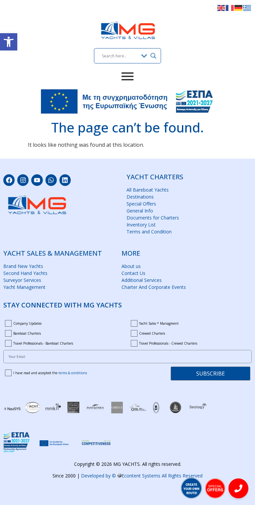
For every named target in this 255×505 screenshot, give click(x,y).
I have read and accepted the (50, 373)
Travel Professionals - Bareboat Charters (43, 343)
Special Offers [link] (141, 204)
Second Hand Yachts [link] (25, 273)
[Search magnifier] (153, 55)
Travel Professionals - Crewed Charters (168, 343)
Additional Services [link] (142, 280)
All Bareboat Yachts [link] (148, 190)
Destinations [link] (140, 197)
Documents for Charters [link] (153, 217)
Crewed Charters (152, 333)
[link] (8, 41)
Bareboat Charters (27, 333)
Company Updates (27, 323)
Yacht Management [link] (24, 287)
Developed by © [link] (142, 475)
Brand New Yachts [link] (23, 266)
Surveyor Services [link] (22, 280)
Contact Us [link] (133, 273)
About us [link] (131, 266)
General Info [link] (140, 211)
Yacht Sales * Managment (159, 323)
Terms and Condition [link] (149, 231)
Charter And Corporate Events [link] (154, 287)
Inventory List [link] (141, 224)
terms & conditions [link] (72, 373)
